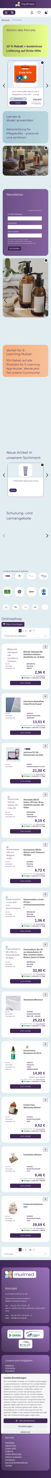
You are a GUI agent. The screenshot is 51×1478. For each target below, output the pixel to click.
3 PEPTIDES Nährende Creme (25, 481)
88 (30, 631)
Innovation (9, 1371)
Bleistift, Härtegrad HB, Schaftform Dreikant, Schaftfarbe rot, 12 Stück (34, 654)
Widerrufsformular (13, 1454)
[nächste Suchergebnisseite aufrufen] (33, 630)
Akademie (9, 1365)
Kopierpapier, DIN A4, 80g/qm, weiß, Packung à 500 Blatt (34, 852)
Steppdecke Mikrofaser (33, 1000)
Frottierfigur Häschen (33, 1154)
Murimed (5, 20)
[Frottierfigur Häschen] (13, 1158)
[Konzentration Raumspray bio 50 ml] (13, 1052)
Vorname (12, 223)
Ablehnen (25, 1432)
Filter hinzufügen (14, 624)
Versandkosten (37, 103)
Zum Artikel (25, 683)
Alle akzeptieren (27, 1421)
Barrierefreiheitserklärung (16, 1462)
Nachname (13, 231)
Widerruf (9, 1451)
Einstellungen (25, 1426)
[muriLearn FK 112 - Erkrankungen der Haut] (13, 754)
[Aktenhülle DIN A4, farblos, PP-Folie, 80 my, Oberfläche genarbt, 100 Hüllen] (13, 803)
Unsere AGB (10, 1448)
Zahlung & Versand (13, 1457)
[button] (25, 41)
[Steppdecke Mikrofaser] (13, 1003)
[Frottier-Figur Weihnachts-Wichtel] (13, 1108)
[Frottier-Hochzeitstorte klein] (13, 1207)
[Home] (25, 4)
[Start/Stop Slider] (42, 63)
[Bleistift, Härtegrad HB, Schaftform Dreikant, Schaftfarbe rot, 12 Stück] (13, 655)
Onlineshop (10, 1368)
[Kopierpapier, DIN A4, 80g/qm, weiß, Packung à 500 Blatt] (13, 853)
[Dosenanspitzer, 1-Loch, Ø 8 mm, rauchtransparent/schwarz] (13, 903)
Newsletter (10, 1443)
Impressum (10, 1460)
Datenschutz (10, 1445)
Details (18, 103)
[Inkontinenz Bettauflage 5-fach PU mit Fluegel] (13, 705)
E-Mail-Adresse (16, 214)
